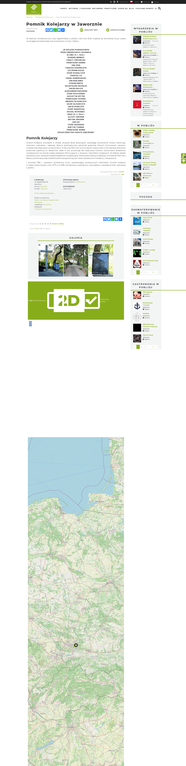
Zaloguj (156, 2)
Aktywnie (73, 8)
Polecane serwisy (145, 8)
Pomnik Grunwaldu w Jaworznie (148, 143)
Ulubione (146, 2)
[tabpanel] (50, 261)
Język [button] (136, 2)
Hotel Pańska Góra (150, 261)
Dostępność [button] (123, 2)
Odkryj (63, 8)
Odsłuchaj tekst (91, 30)
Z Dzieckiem (85, 8)
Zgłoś (121, 172)
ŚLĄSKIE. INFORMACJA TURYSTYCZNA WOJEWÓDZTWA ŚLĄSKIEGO (48, 2)
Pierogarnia (147, 292)
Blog (131, 8)
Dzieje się (123, 8)
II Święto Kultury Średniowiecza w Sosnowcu (150, 39)
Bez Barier (97, 8)
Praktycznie (110, 8)
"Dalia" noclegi (149, 250)
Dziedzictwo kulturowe (43, 209)
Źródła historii (80, 182)
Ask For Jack (148, 335)
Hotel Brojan (148, 239)
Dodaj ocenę (58, 224)
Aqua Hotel (147, 218)
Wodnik (146, 314)
